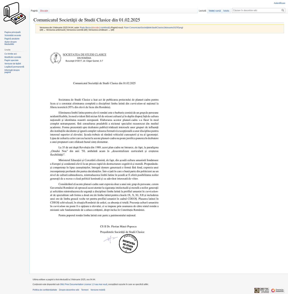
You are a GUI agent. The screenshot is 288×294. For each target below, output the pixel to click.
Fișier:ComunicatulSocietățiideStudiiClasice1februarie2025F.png (153, 27)
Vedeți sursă (215, 10)
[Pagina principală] (14, 13)
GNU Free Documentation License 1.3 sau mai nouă (83, 284)
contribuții (104, 27)
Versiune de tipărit (12, 63)
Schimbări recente (12, 35)
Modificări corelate (12, 57)
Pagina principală (12, 32)
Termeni (84, 290)
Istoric (226, 10)
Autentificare (279, 3)
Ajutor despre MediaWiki (10, 43)
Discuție (44, 10)
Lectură (202, 10)
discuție (95, 27)
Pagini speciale (11, 60)
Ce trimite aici (10, 54)
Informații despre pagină (12, 71)
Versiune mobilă (97, 290)
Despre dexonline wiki (69, 290)
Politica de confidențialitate (45, 290)
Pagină (34, 10)
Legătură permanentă (14, 67)
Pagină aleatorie (12, 39)
